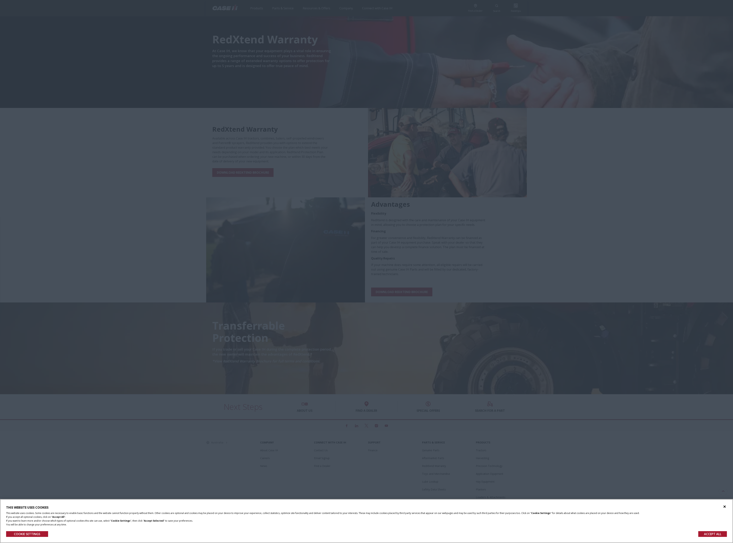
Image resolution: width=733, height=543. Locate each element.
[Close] (724, 506)
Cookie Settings (27, 534)
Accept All (712, 534)
